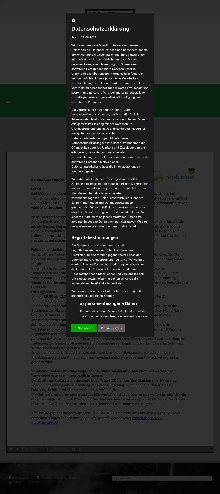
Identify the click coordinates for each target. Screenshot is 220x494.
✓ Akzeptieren (83, 328)
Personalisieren (111, 328)
